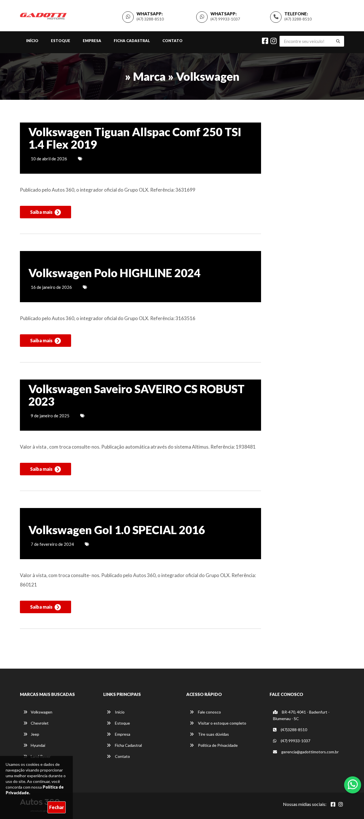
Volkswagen (41, 712)
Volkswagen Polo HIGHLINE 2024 (114, 273)
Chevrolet (40, 723)
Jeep (35, 734)
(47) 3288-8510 (298, 18)
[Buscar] (338, 41)
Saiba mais (41, 212)
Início (32, 40)
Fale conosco (209, 712)
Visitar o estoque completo (221, 723)
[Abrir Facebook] (333, 804)
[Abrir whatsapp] (353, 784)
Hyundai (38, 745)
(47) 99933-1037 (225, 18)
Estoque (60, 40)
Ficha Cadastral (132, 40)
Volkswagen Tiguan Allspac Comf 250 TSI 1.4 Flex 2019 (134, 138)
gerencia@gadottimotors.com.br (310, 751)
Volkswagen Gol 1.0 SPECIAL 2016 (116, 530)
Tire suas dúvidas (213, 734)
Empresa (92, 40)
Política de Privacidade (217, 745)
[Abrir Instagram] (340, 804)
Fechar (56, 807)
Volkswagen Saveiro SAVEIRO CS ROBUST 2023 (136, 395)
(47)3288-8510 (293, 729)
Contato (172, 40)
